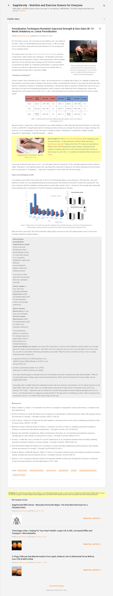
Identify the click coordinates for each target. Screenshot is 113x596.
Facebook (22, 11)
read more (33, 157)
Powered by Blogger (56, 586)
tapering (60, 144)
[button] (100, 28)
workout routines (19, 475)
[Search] (104, 6)
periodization (63, 471)
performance (51, 471)
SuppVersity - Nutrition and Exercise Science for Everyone (47, 5)
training (73, 471)
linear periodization (37, 471)
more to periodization (74, 139)
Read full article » (92, 518)
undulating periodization (87, 471)
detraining (51, 144)
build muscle (22, 471)
